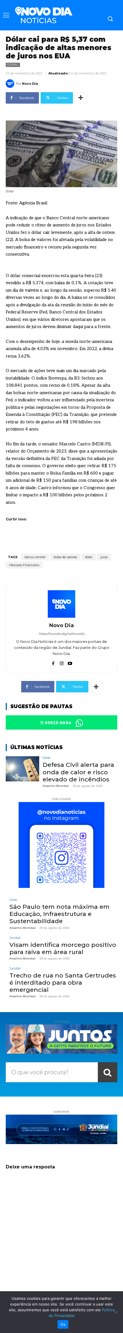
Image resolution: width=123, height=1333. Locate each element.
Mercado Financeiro (24, 565)
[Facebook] (53, 662)
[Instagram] (61, 662)
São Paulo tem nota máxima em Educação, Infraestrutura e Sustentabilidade (59, 914)
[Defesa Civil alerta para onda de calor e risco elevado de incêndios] (22, 768)
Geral (13, 64)
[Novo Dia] (11, 83)
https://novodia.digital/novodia (61, 634)
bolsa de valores (65, 557)
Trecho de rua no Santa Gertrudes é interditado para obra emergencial (62, 982)
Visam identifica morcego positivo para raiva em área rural (62, 948)
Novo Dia (30, 84)
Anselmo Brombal (56, 786)
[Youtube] (70, 662)
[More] (81, 98)
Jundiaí (15, 937)
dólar (88, 557)
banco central (35, 557)
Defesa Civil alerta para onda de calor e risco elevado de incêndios (78, 772)
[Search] (107, 1072)
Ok (63, 1324)
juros (104, 557)
